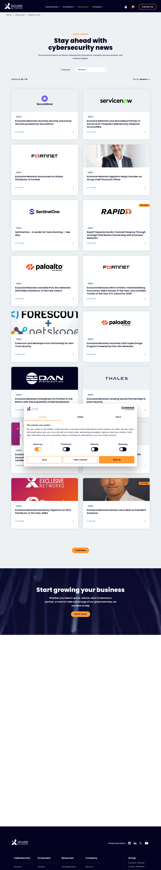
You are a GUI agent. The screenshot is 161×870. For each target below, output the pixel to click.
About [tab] (118, 417)
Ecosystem (44, 858)
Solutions (18, 866)
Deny (44, 460)
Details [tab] (80, 417)
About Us (89, 866)
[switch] (66, 449)
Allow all (116, 460)
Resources (21, 15)
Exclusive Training (136, 863)
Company (91, 858)
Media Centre (34, 15)
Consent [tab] (43, 417)
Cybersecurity (22, 858)
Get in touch (80, 614)
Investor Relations (136, 866)
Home (10, 15)
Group (132, 858)
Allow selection (80, 460)
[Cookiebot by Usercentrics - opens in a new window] (123, 408)
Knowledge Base (69, 866)
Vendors (41, 866)
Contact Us (147, 6)
